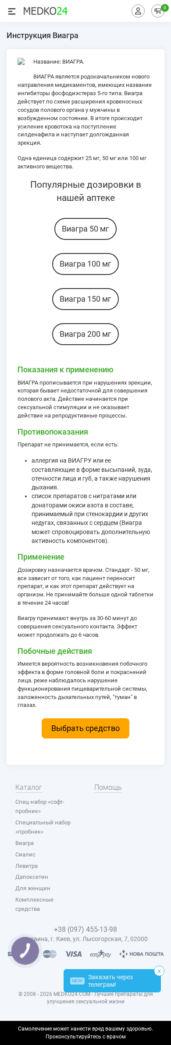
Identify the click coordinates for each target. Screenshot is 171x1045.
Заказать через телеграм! (102, 981)
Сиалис (25, 854)
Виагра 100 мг (85, 263)
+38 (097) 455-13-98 (85, 929)
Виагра (24, 843)
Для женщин (32, 888)
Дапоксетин (31, 877)
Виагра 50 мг (85, 228)
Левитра (26, 866)
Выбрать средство (85, 728)
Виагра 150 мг (85, 298)
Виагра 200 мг (85, 334)
